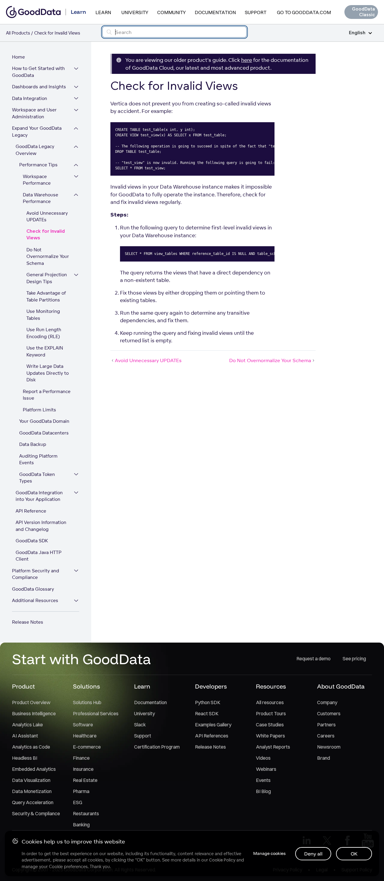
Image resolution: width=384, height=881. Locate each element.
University (135, 12)
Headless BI (24, 758)
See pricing (354, 658)
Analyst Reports (273, 747)
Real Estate (85, 780)
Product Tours (271, 713)
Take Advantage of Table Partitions (46, 296)
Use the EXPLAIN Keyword (44, 351)
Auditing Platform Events (38, 459)
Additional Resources (35, 601)
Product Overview (31, 702)
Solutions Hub (87, 702)
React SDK (206, 713)
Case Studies (270, 725)
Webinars (266, 769)
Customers (328, 713)
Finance (81, 758)
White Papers (270, 736)
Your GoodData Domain (44, 421)
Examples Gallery (213, 725)
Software (83, 725)
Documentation (215, 12)
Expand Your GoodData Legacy (37, 132)
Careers (325, 736)
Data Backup (32, 444)
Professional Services (95, 713)
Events (263, 780)
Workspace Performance (37, 180)
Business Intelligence (34, 713)
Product (23, 686)
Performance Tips (38, 165)
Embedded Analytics (34, 769)
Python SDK (207, 702)
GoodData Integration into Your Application (39, 496)
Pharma (81, 791)
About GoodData (340, 686)
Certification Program (157, 747)
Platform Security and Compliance (35, 574)
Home (18, 57)
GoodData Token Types (37, 477)
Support (255, 12)
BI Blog (263, 791)
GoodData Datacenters (44, 433)
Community (171, 12)
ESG (77, 802)
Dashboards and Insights (39, 87)
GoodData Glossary (33, 589)
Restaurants (86, 813)
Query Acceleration (32, 802)
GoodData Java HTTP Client (39, 555)
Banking (81, 825)
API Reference (31, 511)
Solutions (86, 686)
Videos (263, 758)
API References (211, 736)
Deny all (313, 854)
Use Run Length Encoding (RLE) (43, 333)
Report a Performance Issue (46, 395)
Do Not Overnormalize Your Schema (47, 256)
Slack (140, 725)
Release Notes (27, 622)
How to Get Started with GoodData (38, 72)
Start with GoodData (81, 659)
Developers (211, 686)
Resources (271, 686)
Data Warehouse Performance (40, 198)
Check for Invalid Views (45, 235)
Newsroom (328, 747)
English (357, 32)
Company (327, 702)
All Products (18, 32)
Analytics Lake (27, 725)
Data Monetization (32, 791)
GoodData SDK (32, 541)
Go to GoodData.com (304, 12)
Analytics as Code (31, 747)
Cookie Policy (222, 860)
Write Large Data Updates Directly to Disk (47, 373)
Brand (323, 758)
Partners (326, 725)
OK (354, 854)
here (246, 60)
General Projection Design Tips (46, 278)
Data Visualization (31, 780)
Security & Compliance (36, 813)
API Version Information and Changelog (41, 526)
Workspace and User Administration (34, 113)
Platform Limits (39, 410)
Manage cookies (269, 853)
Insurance (83, 769)
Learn (103, 12)
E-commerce (87, 747)
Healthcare (85, 736)
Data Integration (29, 98)
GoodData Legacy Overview (35, 150)
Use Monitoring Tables (43, 315)
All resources (270, 702)
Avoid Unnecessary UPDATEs (47, 216)
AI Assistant (25, 736)
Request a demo (313, 658)
